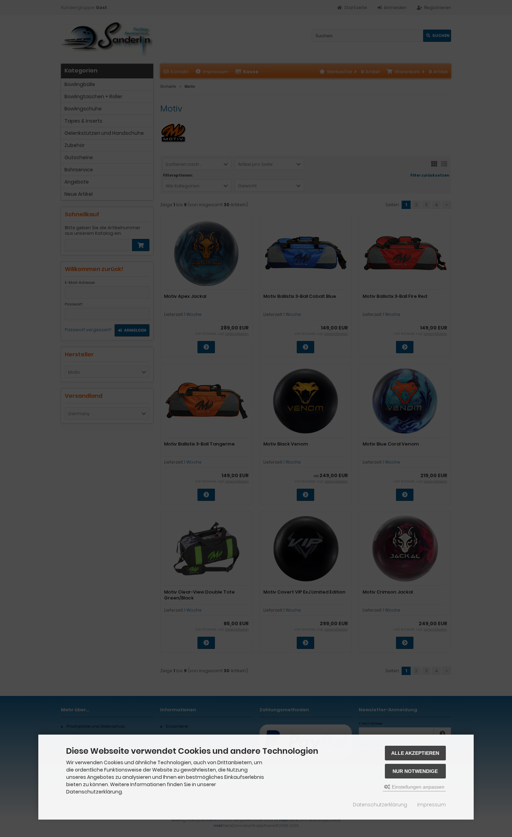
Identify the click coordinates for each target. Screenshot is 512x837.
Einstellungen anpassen (417, 787)
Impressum (431, 804)
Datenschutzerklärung (380, 804)
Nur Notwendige (415, 771)
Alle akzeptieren (415, 753)
